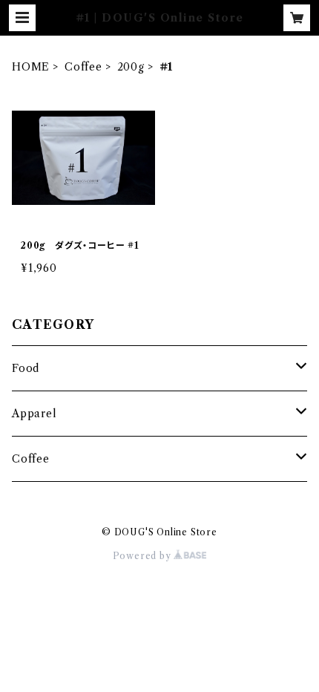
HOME (31, 67)
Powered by (143, 555)
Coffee (83, 67)
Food (25, 368)
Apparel (34, 413)
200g (131, 67)
